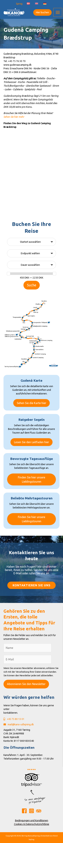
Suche (31, 285)
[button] (41, 12)
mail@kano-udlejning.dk (21, 724)
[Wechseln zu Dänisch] (28, 3)
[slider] (8, 273)
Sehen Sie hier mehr (14, 116)
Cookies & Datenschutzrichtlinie (31, 824)
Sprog (19, 3)
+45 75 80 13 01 (15, 719)
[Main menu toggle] (57, 12)
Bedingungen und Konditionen (31, 820)
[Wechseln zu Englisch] (36, 3)
